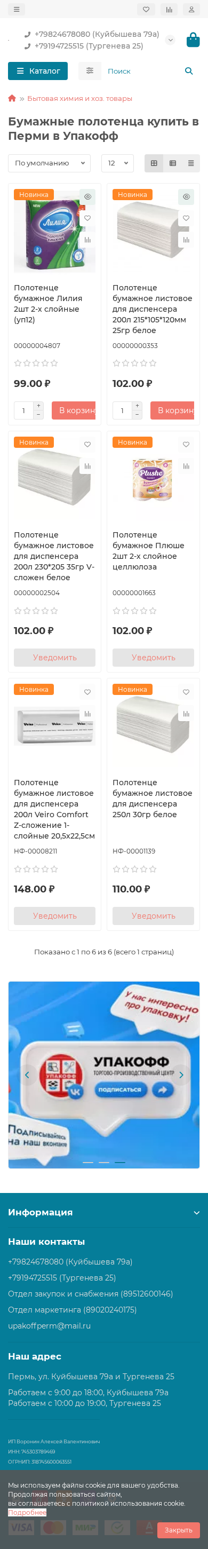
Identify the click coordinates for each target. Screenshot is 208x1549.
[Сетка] (154, 163)
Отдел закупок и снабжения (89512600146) (90, 1294)
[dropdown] (16, 9)
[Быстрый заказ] (87, 197)
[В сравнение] (87, 240)
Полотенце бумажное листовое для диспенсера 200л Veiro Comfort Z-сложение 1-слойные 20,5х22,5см (54, 809)
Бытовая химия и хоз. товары (79, 98)
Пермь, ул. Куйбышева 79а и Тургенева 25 (91, 1376)
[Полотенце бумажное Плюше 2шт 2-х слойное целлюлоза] (153, 479)
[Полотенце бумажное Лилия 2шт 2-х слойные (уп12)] (54, 231)
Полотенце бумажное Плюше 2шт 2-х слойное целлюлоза (149, 551)
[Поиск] (188, 71)
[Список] (172, 163)
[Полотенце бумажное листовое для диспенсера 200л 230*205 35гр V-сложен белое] (54, 479)
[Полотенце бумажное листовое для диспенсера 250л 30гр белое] (153, 726)
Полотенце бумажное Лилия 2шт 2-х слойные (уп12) (48, 304)
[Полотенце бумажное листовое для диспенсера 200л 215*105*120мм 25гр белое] (153, 231)
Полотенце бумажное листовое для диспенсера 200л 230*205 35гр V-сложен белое (54, 556)
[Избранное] (146, 9)
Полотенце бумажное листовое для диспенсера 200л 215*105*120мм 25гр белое (153, 309)
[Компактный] (191, 163)
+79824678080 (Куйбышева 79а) (97, 34)
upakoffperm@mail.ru (49, 1326)
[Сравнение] (169, 9)
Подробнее (27, 1512)
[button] (27, 1075)
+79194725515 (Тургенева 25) (89, 46)
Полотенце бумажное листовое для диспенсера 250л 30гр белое (153, 798)
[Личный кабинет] (191, 9)
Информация (40, 1212)
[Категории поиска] (89, 71)
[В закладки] (87, 218)
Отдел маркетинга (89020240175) (72, 1310)
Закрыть (179, 1530)
